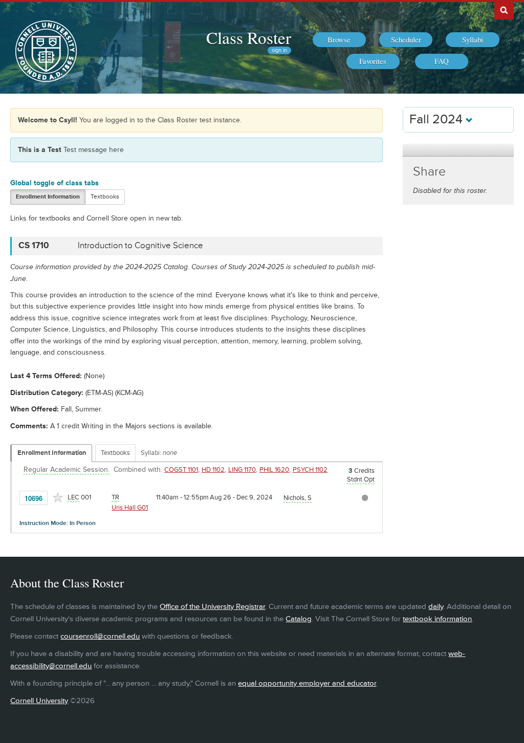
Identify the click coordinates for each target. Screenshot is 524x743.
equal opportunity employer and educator (307, 683)
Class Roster (248, 37)
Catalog (299, 619)
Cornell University (39, 701)
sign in (279, 50)
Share (429, 171)
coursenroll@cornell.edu (100, 636)
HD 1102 (213, 470)
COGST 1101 (181, 470)
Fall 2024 (437, 119)
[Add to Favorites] (57, 497)
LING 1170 (242, 470)
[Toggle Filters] (458, 150)
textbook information (437, 619)
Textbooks (105, 197)
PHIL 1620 (274, 470)
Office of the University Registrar (212, 606)
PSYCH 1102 (310, 470)
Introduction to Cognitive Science (140, 246)
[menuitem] (339, 40)
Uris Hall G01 (130, 508)
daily (435, 606)
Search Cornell (504, 9)
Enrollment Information (48, 197)
